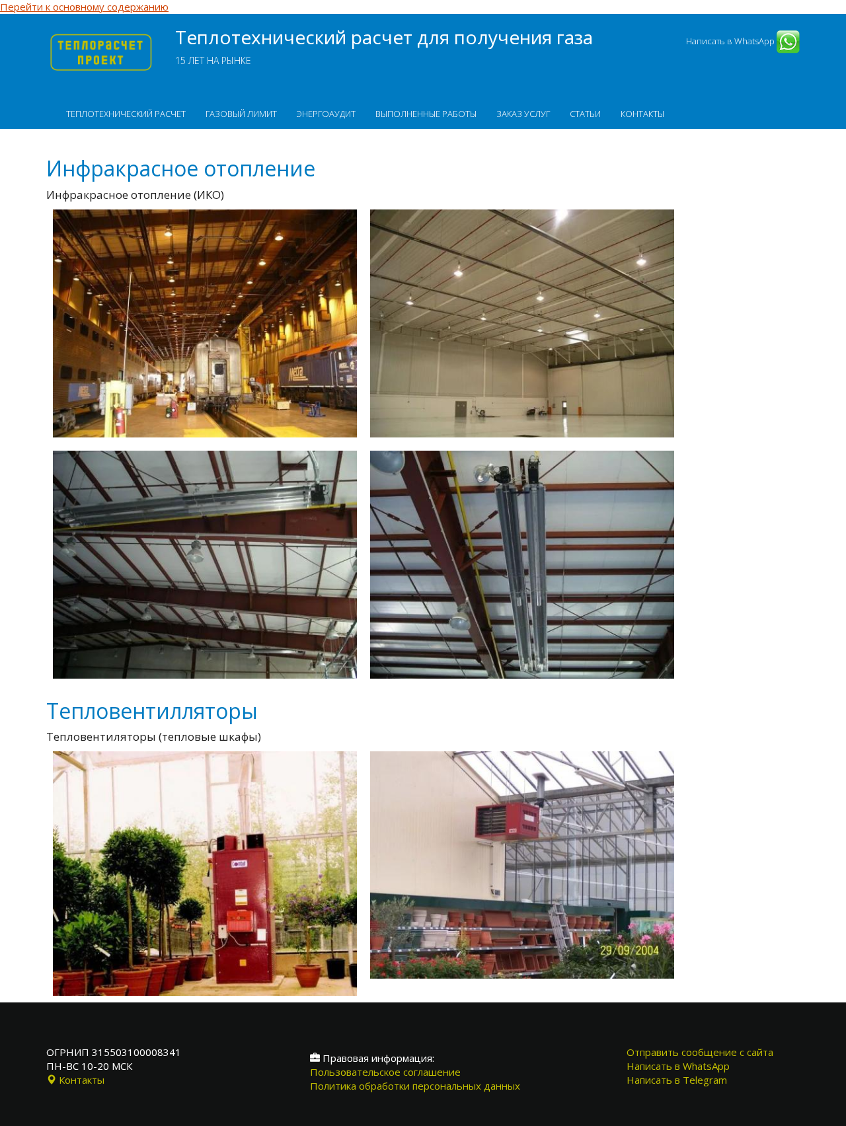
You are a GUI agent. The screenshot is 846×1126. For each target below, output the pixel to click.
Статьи (585, 114)
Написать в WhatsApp (731, 41)
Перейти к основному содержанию (84, 6)
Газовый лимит (241, 114)
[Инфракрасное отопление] (205, 210)
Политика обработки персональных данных (415, 1085)
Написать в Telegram (677, 1079)
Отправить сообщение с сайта (700, 1052)
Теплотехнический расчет (126, 114)
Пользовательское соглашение (385, 1071)
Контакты (642, 114)
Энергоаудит (326, 114)
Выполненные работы (426, 114)
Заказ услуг (523, 114)
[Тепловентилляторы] (205, 752)
